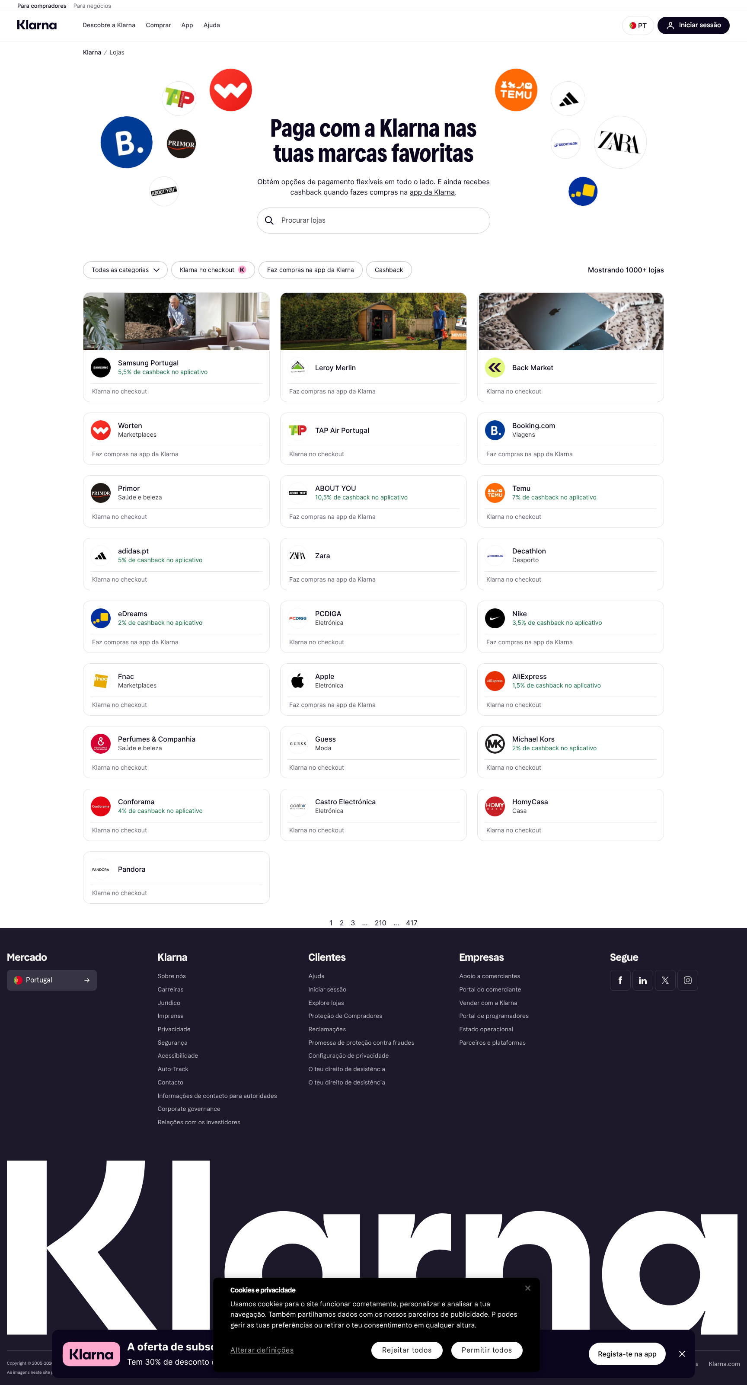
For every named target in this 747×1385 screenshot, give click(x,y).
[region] (376, 1325)
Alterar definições (262, 1351)
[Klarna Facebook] (620, 980)
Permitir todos (487, 1350)
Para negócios (92, 6)
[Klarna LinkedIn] (642, 980)
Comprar (158, 25)
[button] (638, 25)
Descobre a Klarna (109, 25)
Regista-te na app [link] (627, 1354)
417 (412, 922)
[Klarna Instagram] (687, 980)
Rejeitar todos (406, 1350)
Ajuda (212, 25)
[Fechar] (527, 1288)
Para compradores (42, 6)
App (187, 25)
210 (380, 922)
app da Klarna (432, 192)
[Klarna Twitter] (665, 980)
